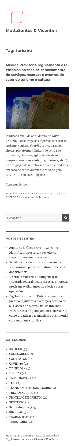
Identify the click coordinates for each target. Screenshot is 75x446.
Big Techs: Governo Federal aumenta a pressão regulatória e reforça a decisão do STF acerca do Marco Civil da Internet (37, 301)
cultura (25, 197)
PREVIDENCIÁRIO (21, 392)
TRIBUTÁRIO (18, 421)
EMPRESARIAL (19, 378)
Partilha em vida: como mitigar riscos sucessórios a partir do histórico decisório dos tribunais (37, 267)
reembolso (36, 197)
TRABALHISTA (19, 417)
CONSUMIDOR (19, 354)
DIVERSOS (12, 197)
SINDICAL (16, 412)
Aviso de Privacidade (47, 435)
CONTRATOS (18, 358)
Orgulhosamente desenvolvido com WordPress (32, 439)
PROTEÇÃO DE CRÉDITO (25, 397)
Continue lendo (16, 184)
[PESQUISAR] (65, 218)
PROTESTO (16, 402)
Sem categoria (19, 407)
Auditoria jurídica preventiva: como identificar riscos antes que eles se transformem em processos (33, 252)
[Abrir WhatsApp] (66, 437)
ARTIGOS (15, 349)
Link (61, 193)
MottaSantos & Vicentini (31, 30)
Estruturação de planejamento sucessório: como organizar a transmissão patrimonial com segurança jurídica (38, 315)
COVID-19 (16, 363)
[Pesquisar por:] (34, 218)
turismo (47, 197)
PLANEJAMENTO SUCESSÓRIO (30, 388)
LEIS (12, 383)
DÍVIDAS (15, 373)
